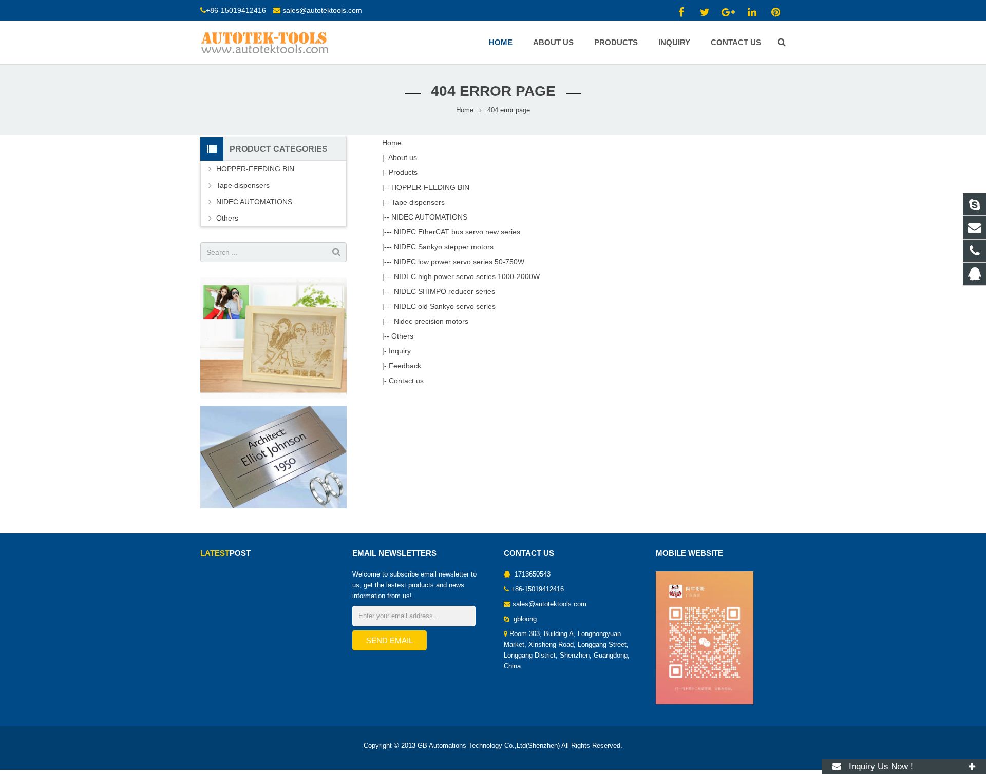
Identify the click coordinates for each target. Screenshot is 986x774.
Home (464, 110)
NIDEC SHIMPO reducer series (444, 291)
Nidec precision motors (431, 321)
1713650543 (532, 574)
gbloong (524, 619)
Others (402, 336)
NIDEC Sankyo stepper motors (444, 247)
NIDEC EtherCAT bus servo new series (457, 232)
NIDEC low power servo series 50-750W (459, 261)
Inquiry (400, 351)
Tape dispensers (418, 202)
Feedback (405, 366)
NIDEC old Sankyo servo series (445, 306)
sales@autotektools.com (322, 10)
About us (402, 157)
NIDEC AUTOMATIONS (429, 217)
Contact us (406, 380)
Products (403, 172)
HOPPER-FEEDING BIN (430, 187)
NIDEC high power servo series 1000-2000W (467, 276)
